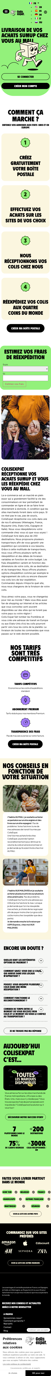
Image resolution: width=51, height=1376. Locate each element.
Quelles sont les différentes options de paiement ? (19, 961)
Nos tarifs (8, 1323)
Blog (6, 1330)
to (4, 373)
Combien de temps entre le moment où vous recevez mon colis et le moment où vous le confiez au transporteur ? (25, 1012)
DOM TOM (7, 1192)
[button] (6, 11)
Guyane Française (34, 1199)
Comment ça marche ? (14, 1320)
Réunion (36, 1206)
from (5, 364)
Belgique (24, 1192)
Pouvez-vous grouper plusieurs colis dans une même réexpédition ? (22, 987)
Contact (7, 1327)
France (41, 1192)
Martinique (10, 1206)
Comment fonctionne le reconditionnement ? (17, 999)
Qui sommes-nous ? (13, 1318)
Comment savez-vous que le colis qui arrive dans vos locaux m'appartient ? (22, 973)
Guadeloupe (9, 1199)
